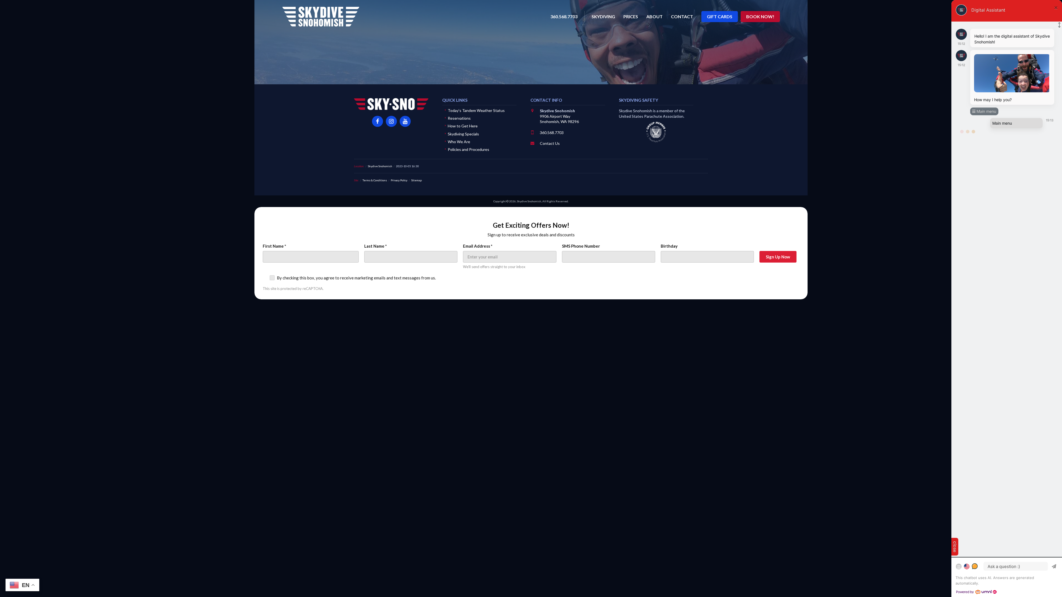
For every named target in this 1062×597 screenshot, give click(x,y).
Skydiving (603, 16)
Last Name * (375, 245)
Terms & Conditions (375, 180)
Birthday (669, 245)
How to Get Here (463, 126)
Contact (682, 16)
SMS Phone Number (581, 245)
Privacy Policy (399, 180)
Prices (630, 16)
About (654, 16)
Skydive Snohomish (320, 17)
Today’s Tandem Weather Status (476, 110)
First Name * (274, 245)
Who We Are (459, 141)
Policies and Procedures (468, 149)
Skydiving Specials (463, 134)
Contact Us (550, 143)
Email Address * (478, 245)
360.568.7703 (552, 132)
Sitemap (416, 180)
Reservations (459, 118)
